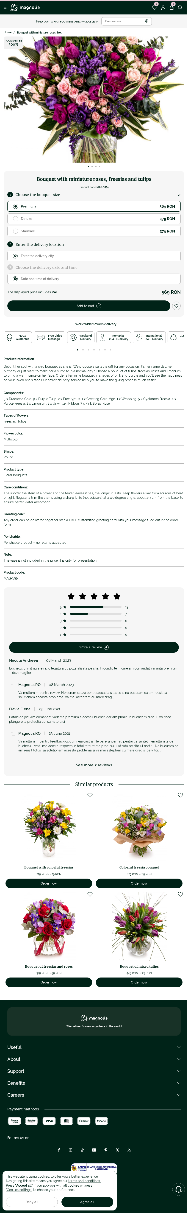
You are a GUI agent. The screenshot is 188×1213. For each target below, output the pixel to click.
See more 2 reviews (94, 765)
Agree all (87, 1202)
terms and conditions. (84, 1181)
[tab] (77, 350)
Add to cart (85, 306)
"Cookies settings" (19, 1190)
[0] (155, 7)
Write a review (90, 647)
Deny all (31, 1202)
